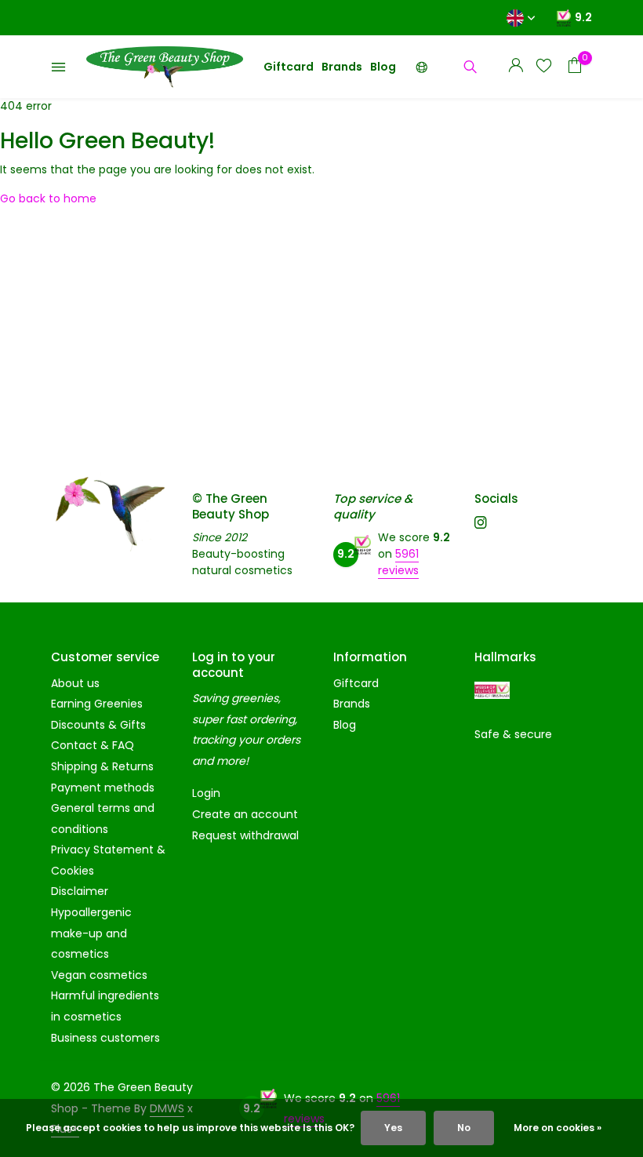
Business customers (105, 1038)
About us (75, 683)
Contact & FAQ (92, 745)
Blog (383, 67)
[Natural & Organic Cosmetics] (164, 66)
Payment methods (102, 787)
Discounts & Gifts (98, 725)
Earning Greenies (97, 703)
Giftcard (288, 67)
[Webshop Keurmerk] (492, 690)
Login (206, 793)
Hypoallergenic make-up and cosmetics (91, 933)
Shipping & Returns (102, 766)
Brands (342, 67)
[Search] (470, 67)
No (463, 1127)
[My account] (515, 67)
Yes (393, 1127)
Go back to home (48, 198)
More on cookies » (557, 1127)
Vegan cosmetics (99, 975)
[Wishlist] (544, 67)
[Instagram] (480, 524)
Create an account (245, 814)
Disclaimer (79, 891)
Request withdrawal (245, 835)
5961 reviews (398, 562)
